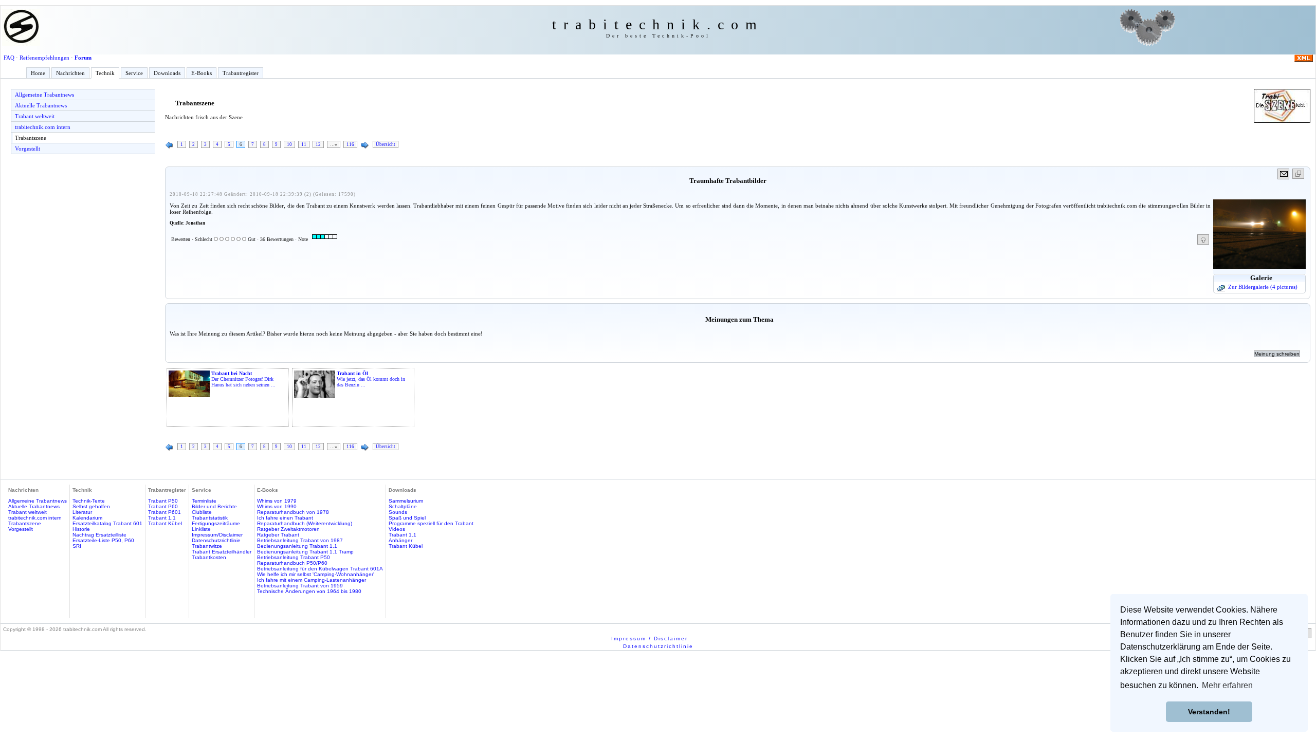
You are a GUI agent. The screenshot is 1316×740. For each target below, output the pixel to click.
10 (289, 144)
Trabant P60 (163, 506)
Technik (105, 73)
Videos (397, 529)
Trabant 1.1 (162, 518)
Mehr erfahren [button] (1227, 685)
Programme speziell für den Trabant (431, 523)
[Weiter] (365, 145)
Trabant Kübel (165, 523)
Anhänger (400, 540)
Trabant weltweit (34, 116)
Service (134, 73)
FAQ (9, 57)
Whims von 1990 (277, 506)
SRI (76, 546)
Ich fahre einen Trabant (285, 518)
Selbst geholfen (91, 506)
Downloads (167, 73)
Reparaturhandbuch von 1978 (293, 512)
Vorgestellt (27, 148)
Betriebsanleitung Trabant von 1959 (300, 585)
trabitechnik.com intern (42, 127)
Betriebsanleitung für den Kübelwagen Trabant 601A (320, 568)
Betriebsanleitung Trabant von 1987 (300, 540)
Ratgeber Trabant (278, 535)
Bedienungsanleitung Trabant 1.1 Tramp (305, 551)
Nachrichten (70, 73)
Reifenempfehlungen (44, 57)
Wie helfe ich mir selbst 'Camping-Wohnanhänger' (315, 574)
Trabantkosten (209, 557)
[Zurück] (170, 145)
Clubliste (202, 512)
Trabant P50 (163, 501)
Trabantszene (30, 138)
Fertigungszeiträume (216, 523)
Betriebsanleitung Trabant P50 (293, 557)
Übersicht (385, 144)
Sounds (398, 512)
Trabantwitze (207, 546)
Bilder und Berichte (214, 506)
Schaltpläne (403, 506)
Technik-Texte (88, 501)
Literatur (82, 512)
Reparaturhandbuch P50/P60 (292, 563)
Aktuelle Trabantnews (41, 105)
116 (350, 144)
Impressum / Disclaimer (649, 638)
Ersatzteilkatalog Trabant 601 (107, 523)
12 (318, 144)
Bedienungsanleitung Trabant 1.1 (297, 546)
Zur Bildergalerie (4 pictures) (1262, 287)
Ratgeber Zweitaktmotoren (288, 529)
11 (303, 144)
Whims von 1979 (277, 501)
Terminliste (204, 501)
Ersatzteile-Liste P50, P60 (103, 540)
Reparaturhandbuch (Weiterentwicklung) (304, 523)
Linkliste (201, 529)
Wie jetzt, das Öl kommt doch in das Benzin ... (371, 379)
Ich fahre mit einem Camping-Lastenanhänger (311, 580)
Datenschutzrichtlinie (216, 540)
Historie (81, 529)
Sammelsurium (406, 501)
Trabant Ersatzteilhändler (221, 551)
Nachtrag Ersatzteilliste (99, 535)
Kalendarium (87, 518)
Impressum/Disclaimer (217, 535)
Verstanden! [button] (1209, 712)
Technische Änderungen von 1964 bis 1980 (309, 591)
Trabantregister (241, 73)
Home (38, 73)
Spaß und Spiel (407, 518)
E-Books (201, 73)
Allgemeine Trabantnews (44, 94)
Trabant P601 (164, 512)
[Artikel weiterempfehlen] (1284, 174)
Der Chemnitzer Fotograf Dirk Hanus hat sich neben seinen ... (243, 379)
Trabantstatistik (210, 518)
